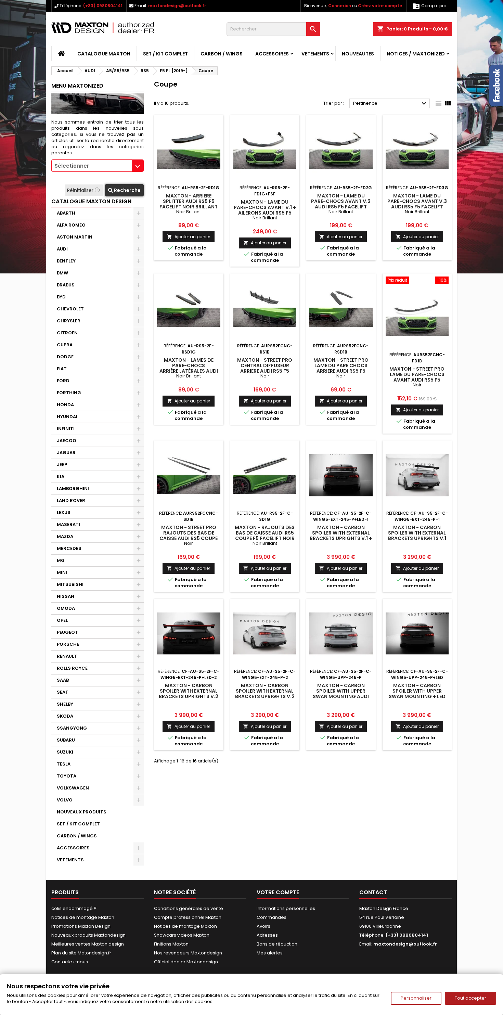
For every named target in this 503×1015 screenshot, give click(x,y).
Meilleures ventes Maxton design (87, 944)
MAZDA (65, 536)
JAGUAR (66, 452)
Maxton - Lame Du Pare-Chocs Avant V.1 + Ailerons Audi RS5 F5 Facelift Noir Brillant (265, 210)
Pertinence (390, 104)
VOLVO (65, 800)
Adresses (267, 935)
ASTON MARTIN (74, 237)
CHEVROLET (70, 309)
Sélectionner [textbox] (71, 165)
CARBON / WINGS (222, 53)
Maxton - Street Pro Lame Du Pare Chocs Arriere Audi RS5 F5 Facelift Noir (341, 368)
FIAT (62, 368)
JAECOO (66, 440)
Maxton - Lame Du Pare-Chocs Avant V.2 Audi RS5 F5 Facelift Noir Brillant (341, 204)
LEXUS (63, 512)
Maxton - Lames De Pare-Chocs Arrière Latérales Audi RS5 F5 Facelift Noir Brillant (188, 371)
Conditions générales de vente (188, 908)
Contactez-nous (69, 962)
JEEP (62, 464)
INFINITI (66, 428)
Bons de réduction (277, 944)
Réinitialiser (81, 190)
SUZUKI (65, 752)
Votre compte (278, 892)
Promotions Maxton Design (81, 926)
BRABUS (66, 285)
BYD (61, 297)
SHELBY (65, 704)
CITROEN (67, 333)
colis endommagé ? (73, 908)
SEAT (62, 692)
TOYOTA (66, 776)
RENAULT (67, 656)
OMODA (66, 608)
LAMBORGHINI (73, 488)
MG (61, 560)
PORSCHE (68, 644)
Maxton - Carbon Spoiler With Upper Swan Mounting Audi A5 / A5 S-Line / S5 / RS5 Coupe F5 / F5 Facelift (341, 696)
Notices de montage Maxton (82, 917)
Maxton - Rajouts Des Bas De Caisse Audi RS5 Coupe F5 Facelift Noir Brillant (265, 535)
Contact (373, 892)
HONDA (65, 404)
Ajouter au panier (188, 237)
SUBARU (66, 740)
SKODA (65, 716)
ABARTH (66, 213)
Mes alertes (270, 953)
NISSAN (65, 596)
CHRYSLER (68, 321)
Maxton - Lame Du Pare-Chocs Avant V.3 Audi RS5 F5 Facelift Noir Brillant (417, 204)
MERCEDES (69, 548)
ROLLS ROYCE (72, 668)
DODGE (65, 357)
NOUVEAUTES (358, 53)
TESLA (63, 764)
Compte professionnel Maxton (187, 917)
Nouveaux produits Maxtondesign (88, 935)
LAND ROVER (71, 500)
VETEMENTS (315, 53)
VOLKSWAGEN (73, 788)
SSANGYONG (72, 728)
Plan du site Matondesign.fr (81, 953)
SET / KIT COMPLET (165, 53)
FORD (63, 380)
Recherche (127, 190)
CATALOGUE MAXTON (103, 53)
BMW (62, 273)
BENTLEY (66, 261)
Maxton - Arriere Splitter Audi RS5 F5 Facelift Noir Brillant (188, 201)
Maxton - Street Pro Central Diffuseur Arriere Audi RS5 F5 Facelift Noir (264, 368)
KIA (60, 476)
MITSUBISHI (70, 584)
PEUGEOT (67, 632)
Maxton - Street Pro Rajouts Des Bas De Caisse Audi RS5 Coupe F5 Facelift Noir (188, 535)
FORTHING (69, 392)
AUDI (62, 249)
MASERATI (68, 524)
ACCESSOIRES (272, 53)
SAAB (63, 680)
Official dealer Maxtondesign (186, 962)
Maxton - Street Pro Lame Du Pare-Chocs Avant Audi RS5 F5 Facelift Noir (416, 377)
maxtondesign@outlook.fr (177, 6)
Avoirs (263, 926)
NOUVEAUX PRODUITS (81, 812)
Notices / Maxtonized (416, 53)
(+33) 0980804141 (102, 6)
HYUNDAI (67, 416)
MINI (62, 572)
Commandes (271, 917)
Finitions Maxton (171, 944)
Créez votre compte (380, 6)
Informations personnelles (286, 908)
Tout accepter (470, 998)
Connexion (339, 6)
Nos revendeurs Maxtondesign (188, 953)
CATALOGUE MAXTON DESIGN (91, 201)
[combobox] (97, 165)
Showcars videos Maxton (181, 935)
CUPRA (65, 345)
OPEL (62, 620)
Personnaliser (416, 998)
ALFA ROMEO (71, 225)
